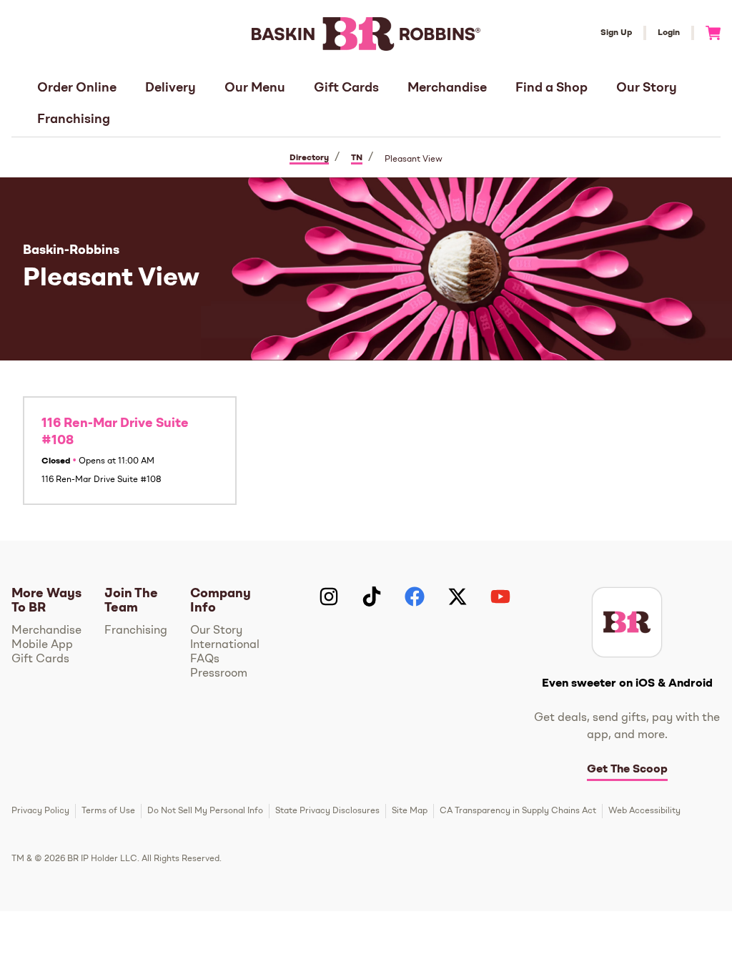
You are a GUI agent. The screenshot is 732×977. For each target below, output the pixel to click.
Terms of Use (108, 811)
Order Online (77, 88)
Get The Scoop (627, 769)
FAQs (204, 659)
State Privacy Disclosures (327, 811)
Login (669, 33)
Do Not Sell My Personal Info (205, 811)
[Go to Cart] (707, 33)
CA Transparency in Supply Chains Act (518, 811)
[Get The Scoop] (627, 622)
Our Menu (254, 88)
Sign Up (616, 33)
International (224, 645)
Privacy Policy (40, 811)
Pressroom (218, 673)
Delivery (170, 88)
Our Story (646, 88)
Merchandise (447, 88)
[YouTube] (500, 596)
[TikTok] (371, 596)
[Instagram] (328, 596)
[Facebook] (414, 596)
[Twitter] (457, 596)
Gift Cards (346, 88)
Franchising (73, 119)
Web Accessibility (644, 811)
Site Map (409, 811)
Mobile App (42, 645)
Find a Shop (551, 88)
